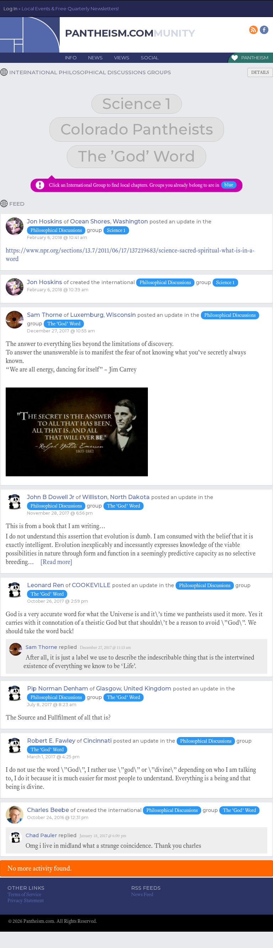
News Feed (142, 895)
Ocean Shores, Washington (109, 221)
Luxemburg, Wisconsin (103, 315)
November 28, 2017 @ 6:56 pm (60, 513)
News (95, 57)
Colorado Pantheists (136, 129)
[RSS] (254, 30)
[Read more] (56, 562)
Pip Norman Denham (57, 688)
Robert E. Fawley (51, 740)
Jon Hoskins (44, 221)
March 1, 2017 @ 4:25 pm (53, 756)
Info (71, 57)
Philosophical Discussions (56, 230)
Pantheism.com (109, 33)
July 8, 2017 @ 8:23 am (51, 704)
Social (150, 57)
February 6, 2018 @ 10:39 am (58, 289)
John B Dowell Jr (50, 497)
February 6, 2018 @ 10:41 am (57, 237)
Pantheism (254, 57)
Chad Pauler (41, 835)
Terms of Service (24, 895)
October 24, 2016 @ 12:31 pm (58, 817)
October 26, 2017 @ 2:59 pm (57, 601)
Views (121, 57)
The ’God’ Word (136, 156)
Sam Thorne (44, 315)
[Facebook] (264, 30)
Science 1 (136, 103)
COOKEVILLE (91, 585)
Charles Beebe (48, 810)
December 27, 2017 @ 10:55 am (61, 331)
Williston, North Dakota (116, 497)
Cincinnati (97, 740)
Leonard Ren (45, 585)
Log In (61, 8)
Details (260, 72)
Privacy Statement (25, 901)
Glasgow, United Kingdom (133, 688)
